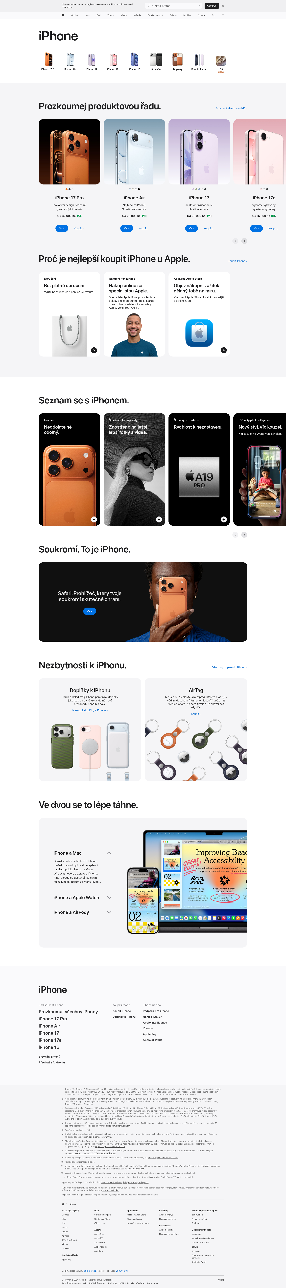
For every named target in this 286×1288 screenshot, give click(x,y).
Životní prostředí (199, 1219)
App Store (98, 1251)
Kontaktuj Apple (199, 1262)
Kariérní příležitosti (200, 1242)
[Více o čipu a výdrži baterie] (199, 469)
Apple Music (99, 1242)
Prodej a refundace (135, 1283)
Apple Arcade (100, 1247)
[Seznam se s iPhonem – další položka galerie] (244, 535)
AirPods (65, 1236)
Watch (65, 1232)
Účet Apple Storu (102, 1219)
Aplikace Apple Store (136, 1215)
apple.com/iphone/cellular (118, 1126)
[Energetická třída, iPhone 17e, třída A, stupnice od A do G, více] (273, 216)
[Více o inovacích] (69, 469)
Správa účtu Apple (102, 1215)
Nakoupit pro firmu (167, 1219)
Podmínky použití (116, 1283)
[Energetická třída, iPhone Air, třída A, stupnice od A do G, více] (144, 216)
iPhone (65, 1227)
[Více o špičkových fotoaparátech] (134, 469)
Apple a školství (166, 1230)
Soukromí (196, 1223)
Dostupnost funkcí (110, 1190)
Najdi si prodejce (91, 1271)
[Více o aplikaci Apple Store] (199, 314)
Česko (221, 1280)
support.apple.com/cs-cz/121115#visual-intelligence (92, 1153)
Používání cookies (97, 1283)
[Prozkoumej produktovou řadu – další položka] (244, 241)
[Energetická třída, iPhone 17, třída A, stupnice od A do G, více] (209, 216)
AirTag (65, 1244)
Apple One (99, 1234)
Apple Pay (66, 1259)
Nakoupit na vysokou (169, 1234)
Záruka (195, 1247)
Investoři (196, 1251)
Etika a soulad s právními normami (203, 1256)
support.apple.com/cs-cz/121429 (163, 1158)
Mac (64, 1219)
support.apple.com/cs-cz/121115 (96, 1137)
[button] (173, 5)
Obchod (65, 1215)
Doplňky (66, 1249)
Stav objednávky (134, 1219)
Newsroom (196, 1234)
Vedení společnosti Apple (203, 1238)
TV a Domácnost (69, 1240)
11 (212, 700)
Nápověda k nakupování (138, 1223)
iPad (64, 1223)
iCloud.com (99, 1223)
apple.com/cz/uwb (135, 1169)
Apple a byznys (166, 1215)
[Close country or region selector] (222, 5)
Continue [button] (211, 5)
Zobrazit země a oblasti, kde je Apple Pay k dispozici (125, 1182)
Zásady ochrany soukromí (74, 1283)
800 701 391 (122, 1271)
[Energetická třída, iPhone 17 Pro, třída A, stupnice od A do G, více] (79, 216)
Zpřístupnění (197, 1215)
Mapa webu (152, 1283)
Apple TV (98, 1238)
